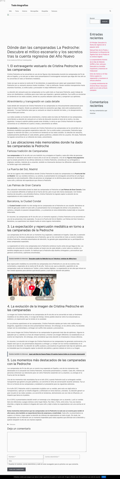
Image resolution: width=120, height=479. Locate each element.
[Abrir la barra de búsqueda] (110, 11)
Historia (24, 11)
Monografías (34, 11)
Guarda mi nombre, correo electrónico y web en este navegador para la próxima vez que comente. (43, 464)
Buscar (92, 18)
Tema (17, 11)
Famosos (54, 11)
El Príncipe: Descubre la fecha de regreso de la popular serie (98, 45)
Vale (103, 477)
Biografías (45, 11)
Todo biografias (19, 5)
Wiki (10, 11)
